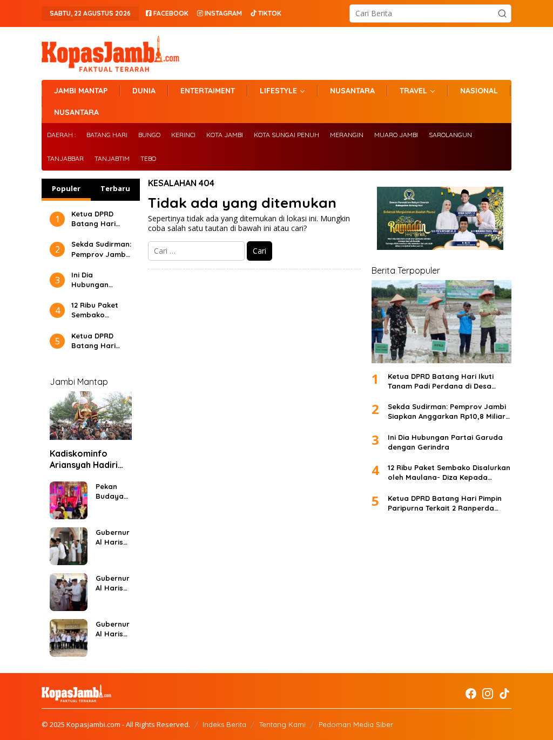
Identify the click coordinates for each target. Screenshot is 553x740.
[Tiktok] (504, 694)
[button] (502, 13)
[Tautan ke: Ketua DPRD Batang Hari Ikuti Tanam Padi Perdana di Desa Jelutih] (441, 321)
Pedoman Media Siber (356, 724)
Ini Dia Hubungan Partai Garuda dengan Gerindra (97, 279)
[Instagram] (488, 694)
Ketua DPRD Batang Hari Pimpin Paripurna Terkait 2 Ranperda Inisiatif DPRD (95, 340)
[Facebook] (471, 694)
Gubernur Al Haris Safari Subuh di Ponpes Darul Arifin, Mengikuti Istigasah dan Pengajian (113, 537)
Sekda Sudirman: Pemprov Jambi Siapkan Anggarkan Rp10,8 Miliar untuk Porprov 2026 (101, 249)
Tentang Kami (282, 724)
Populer (66, 188)
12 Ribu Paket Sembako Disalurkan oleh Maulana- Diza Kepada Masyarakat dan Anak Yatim (101, 310)
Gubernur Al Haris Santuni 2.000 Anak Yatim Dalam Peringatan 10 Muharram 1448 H (113, 583)
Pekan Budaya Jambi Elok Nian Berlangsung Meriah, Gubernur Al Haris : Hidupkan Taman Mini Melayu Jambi (113, 491)
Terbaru (115, 188)
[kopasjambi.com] (110, 52)
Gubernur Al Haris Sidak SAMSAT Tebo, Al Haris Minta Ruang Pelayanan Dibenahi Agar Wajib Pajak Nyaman (113, 629)
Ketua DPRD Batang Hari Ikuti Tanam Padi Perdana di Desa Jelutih (101, 218)
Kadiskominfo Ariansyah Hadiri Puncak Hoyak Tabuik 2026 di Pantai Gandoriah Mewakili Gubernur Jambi (88, 459)
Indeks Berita (224, 724)
